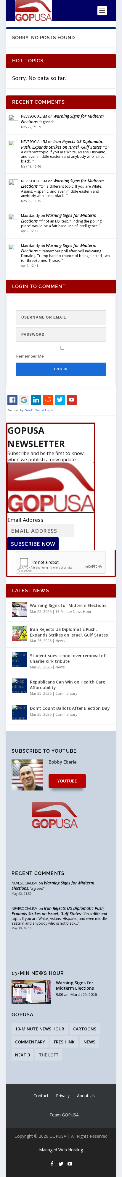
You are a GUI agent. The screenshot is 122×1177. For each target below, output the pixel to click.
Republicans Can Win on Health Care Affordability (67, 684)
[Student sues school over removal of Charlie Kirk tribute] (19, 659)
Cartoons (84, 1029)
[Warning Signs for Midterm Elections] (19, 609)
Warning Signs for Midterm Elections (62, 118)
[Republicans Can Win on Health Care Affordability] (19, 685)
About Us (86, 1095)
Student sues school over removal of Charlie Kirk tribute (68, 658)
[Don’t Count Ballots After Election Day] (19, 712)
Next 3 (22, 1055)
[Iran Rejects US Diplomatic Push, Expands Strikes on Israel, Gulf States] (19, 633)
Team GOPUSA (64, 1115)
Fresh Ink (64, 1042)
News (60, 640)
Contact (41, 1095)
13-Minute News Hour (73, 611)
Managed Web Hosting (61, 1149)
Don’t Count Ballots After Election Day (70, 708)
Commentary (66, 693)
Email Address (25, 519)
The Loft (49, 1055)
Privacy (63, 1095)
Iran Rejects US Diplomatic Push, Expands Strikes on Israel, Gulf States (62, 144)
